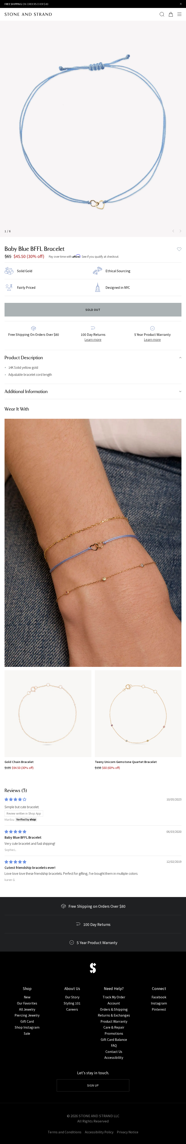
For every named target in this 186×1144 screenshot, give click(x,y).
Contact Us (113, 1051)
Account (114, 1003)
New (27, 997)
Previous (172, 231)
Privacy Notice (127, 1132)
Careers (72, 1009)
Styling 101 (72, 1003)
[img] (15, 799)
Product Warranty (113, 1021)
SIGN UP (93, 1085)
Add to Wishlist (179, 249)
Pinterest (159, 1009)
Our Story (72, 997)
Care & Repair (113, 1027)
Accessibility (113, 1057)
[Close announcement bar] (181, 4)
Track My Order (114, 997)
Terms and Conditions (64, 1132)
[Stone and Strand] (28, 14)
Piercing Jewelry (27, 1015)
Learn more (93, 339)
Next (181, 231)
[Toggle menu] (180, 14)
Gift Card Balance (114, 1039)
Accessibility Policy (99, 1132)
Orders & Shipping (114, 1009)
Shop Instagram (27, 1027)
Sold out (93, 310)
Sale (27, 1033)
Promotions (114, 1033)
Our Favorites (27, 1003)
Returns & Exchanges (114, 1015)
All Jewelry (27, 1009)
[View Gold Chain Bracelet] (48, 713)
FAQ (114, 1045)
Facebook (159, 997)
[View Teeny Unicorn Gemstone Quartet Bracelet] (138, 713)
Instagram (159, 1003)
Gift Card (27, 1021)
